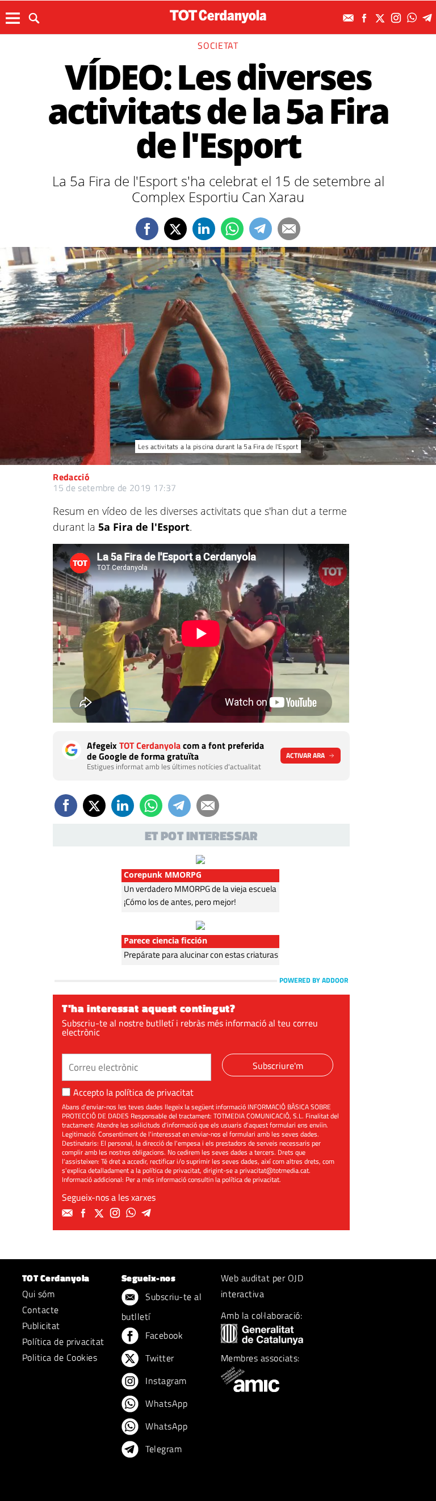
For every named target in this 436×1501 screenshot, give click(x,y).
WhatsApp (165, 1403)
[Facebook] (365, 18)
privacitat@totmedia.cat (274, 1170)
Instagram (165, 1380)
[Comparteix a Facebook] (147, 228)
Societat (218, 45)
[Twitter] (381, 18)
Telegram (162, 1449)
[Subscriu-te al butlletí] (350, 18)
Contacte (40, 1309)
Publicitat (41, 1325)
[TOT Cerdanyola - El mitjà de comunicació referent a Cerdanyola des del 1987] (218, 16)
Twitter (158, 1358)
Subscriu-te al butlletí (161, 1306)
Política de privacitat (63, 1341)
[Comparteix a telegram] (260, 228)
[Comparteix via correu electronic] (289, 228)
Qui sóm (38, 1294)
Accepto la (133, 1092)
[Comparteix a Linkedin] (203, 228)
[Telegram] (429, 18)
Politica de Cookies (59, 1357)
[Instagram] (397, 18)
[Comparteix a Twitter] (175, 228)
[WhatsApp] (413, 18)
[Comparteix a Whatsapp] (232, 228)
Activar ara (305, 755)
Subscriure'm (278, 1065)
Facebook (163, 1335)
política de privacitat (154, 1092)
